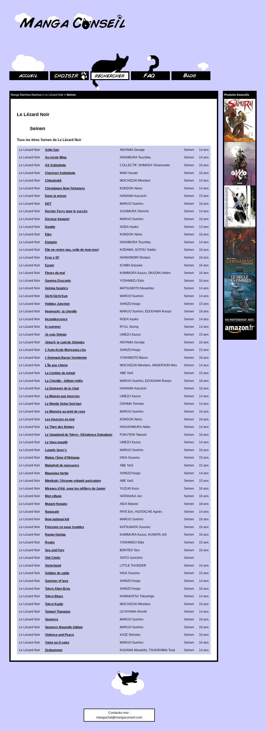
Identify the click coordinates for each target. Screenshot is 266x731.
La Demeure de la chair (62, 388)
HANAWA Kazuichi (133, 196)
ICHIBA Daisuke (131, 265)
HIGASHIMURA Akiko (135, 427)
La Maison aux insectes (62, 396)
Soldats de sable (57, 573)
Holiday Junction (57, 304)
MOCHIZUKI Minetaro (135, 180)
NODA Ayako (129, 227)
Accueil (14, 47)
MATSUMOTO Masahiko (137, 288)
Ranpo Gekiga (55, 534)
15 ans (204, 196)
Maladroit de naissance (62, 465)
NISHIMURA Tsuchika (135, 157)
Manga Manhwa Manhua (26, 94)
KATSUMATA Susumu (135, 527)
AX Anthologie (55, 165)
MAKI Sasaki (129, 173)
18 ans (204, 311)
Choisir (55, 47)
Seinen (189, 150)
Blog (174, 47)
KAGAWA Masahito (133, 650)
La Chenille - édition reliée (64, 381)
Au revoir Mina (55, 157)
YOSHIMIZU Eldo (132, 281)
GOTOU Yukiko (145, 250)
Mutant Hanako (56, 504)
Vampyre (51, 619)
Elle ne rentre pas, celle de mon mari (72, 250)
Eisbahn (51, 242)
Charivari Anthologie (60, 173)
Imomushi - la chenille (61, 311)
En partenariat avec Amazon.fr (238, 319)
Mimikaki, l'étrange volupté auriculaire (73, 481)
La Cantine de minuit (60, 373)
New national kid (57, 519)
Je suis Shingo (55, 334)
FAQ (134, 47)
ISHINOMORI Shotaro (135, 257)
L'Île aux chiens (56, 365)
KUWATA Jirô (157, 534)
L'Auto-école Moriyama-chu (65, 350)
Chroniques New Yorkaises (65, 188)
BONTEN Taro (130, 550)
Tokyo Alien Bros (57, 589)
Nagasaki (52, 512)
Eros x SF (52, 257)
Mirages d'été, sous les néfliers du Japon (75, 488)
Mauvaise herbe (57, 473)
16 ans (204, 165)
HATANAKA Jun (131, 496)
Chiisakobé (53, 180)
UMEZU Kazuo (130, 334)
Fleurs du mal (55, 273)
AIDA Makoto (129, 504)
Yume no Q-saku (57, 642)
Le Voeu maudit (56, 442)
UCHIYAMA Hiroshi (133, 611)
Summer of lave (56, 581)
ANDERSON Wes (164, 365)
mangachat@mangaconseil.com (119, 717)
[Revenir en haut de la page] (127, 684)
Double (50, 227)
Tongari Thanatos (57, 611)
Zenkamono (53, 650)
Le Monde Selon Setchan (63, 404)
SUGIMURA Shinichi (134, 211)
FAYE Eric (127, 512)
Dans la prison (55, 196)
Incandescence (56, 319)
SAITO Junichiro (131, 558)
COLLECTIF (128, 165)
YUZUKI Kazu (129, 488)
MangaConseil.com (23, 11)
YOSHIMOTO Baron (134, 358)
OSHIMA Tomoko (132, 404)
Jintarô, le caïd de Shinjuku (64, 342)
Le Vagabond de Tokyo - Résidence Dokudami (78, 435)
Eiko (48, 234)
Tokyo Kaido (54, 604)
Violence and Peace (59, 635)
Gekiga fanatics (56, 288)
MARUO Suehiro (131, 204)
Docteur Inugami (57, 219)
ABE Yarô (126, 373)
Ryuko (50, 542)
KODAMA (126, 250)
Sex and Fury (54, 550)
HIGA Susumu (130, 457)
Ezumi (49, 265)
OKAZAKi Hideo (159, 273)
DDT (48, 204)
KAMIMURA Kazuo (133, 273)
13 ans (204, 227)
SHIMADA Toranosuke (154, 165)
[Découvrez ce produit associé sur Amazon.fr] (239, 120)
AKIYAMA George (132, 150)
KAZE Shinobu (130, 635)
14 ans (204, 150)
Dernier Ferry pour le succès (66, 211)
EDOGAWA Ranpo (158, 311)
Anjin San (52, 150)
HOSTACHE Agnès (148, 512)
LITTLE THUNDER (133, 565)
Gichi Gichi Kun (56, 296)
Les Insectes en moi (60, 419)
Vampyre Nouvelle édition (64, 627)
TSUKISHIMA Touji (162, 650)
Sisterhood (53, 565)
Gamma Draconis (58, 281)
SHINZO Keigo (130, 304)
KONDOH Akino (131, 188)
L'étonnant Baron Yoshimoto (66, 358)
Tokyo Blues (54, 596)
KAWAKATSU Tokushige (137, 596)
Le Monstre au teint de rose (65, 411)
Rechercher (98, 47)
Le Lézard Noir (54, 94)
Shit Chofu (52, 558)
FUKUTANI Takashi (133, 435)
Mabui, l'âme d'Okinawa (62, 457)
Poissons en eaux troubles (64, 527)
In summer (53, 327)
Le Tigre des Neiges (59, 427)
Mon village (53, 496)
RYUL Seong (129, 327)
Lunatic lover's (56, 450)
